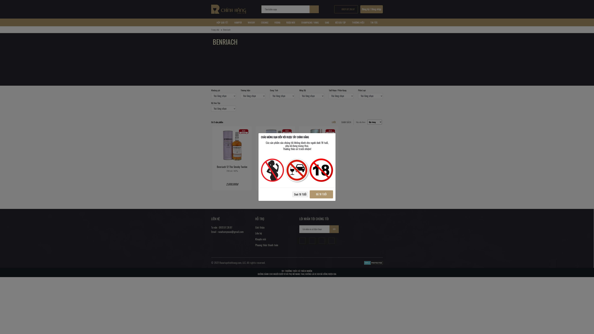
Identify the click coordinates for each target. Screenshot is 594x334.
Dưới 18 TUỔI (300, 194)
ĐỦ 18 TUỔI (321, 194)
